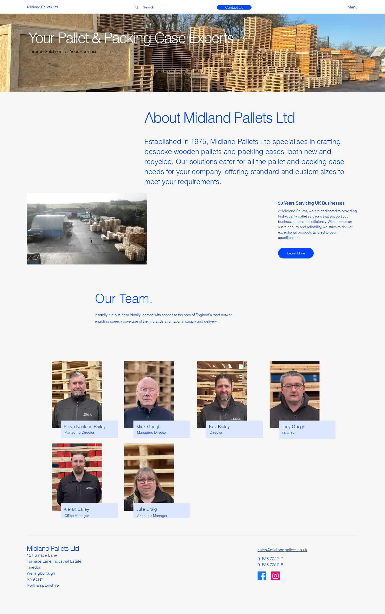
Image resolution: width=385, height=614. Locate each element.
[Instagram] (275, 575)
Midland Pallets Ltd (53, 548)
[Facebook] (262, 575)
